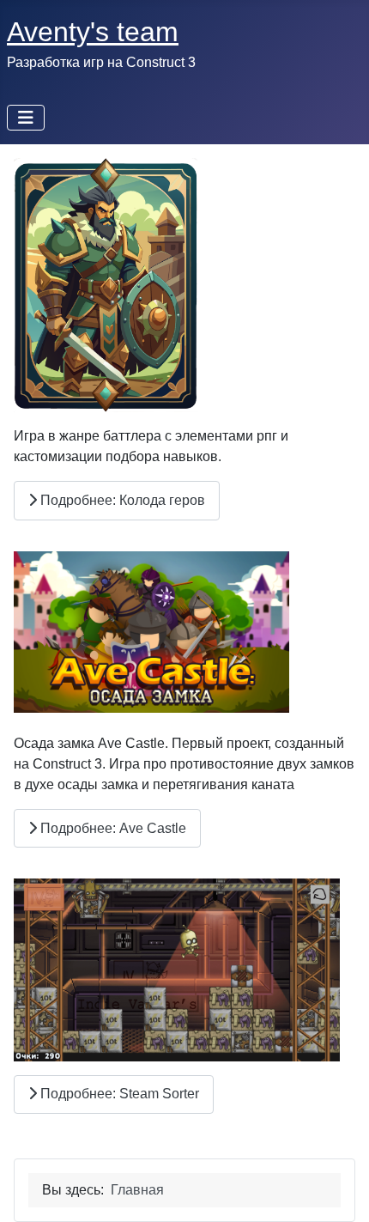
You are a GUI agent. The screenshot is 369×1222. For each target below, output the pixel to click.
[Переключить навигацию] (26, 118)
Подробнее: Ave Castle (111, 828)
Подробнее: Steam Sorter (118, 1093)
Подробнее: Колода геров (121, 500)
